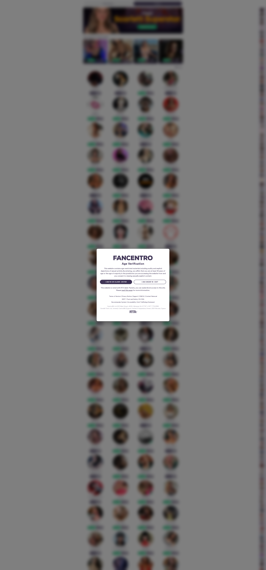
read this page (126, 290)
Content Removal (151, 296)
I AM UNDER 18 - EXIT (150, 282)
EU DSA (141, 299)
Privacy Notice (127, 296)
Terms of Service (115, 296)
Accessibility (131, 302)
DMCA (141, 296)
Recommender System (118, 302)
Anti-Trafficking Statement (146, 302)
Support (135, 296)
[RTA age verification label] (133, 312)
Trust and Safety (132, 299)
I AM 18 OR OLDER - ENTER (116, 282)
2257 (123, 299)
